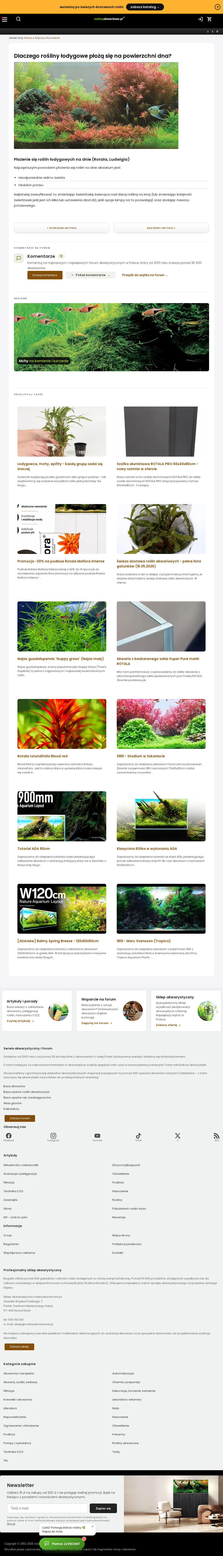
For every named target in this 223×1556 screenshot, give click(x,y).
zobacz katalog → (145, 7)
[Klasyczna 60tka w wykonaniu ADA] (161, 842)
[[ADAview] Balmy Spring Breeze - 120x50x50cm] (61, 935)
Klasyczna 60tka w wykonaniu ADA (147, 848)
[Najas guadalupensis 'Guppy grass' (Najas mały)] (61, 653)
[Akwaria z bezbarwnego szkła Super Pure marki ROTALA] (161, 653)
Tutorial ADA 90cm (33, 848)
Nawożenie (53, 38)
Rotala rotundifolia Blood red (42, 756)
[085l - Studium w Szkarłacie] (161, 750)
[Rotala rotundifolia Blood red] (61, 750)
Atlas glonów (12, 1103)
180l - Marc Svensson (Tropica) (144, 941)
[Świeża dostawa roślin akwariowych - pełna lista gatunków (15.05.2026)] (161, 555)
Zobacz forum (20, 1118)
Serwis (28, 38)
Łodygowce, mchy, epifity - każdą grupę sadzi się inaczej (60, 466)
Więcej (11, 1524)
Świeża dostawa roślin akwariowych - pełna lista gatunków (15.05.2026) (159, 564)
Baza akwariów (14, 1086)
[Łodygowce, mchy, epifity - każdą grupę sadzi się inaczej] (61, 458)
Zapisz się (103, 1508)
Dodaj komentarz (45, 275)
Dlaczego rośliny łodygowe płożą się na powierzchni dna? (93, 56)
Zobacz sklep (19, 1347)
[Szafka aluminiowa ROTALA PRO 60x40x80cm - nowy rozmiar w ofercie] (161, 458)
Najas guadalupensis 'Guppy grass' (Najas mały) (60, 658)
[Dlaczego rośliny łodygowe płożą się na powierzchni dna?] (96, 147)
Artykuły (39, 38)
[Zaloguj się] (200, 19)
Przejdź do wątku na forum (143, 275)
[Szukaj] (18, 20)
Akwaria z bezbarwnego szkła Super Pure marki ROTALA (158, 661)
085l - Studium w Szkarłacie (141, 756)
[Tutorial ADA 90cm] (61, 842)
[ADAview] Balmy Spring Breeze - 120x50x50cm (58, 941)
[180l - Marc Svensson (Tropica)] (161, 935)
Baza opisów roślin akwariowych (26, 1092)
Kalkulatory (11, 1109)
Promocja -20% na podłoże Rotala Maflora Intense (61, 561)
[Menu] (5, 19)
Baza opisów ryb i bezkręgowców (27, 1097)
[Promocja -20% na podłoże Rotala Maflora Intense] (61, 555)
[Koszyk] (209, 19)
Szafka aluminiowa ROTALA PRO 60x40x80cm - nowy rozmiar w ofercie (157, 466)
